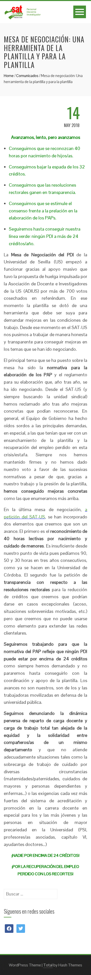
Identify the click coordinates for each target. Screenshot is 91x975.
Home (9, 75)
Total (48, 965)
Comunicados (27, 75)
